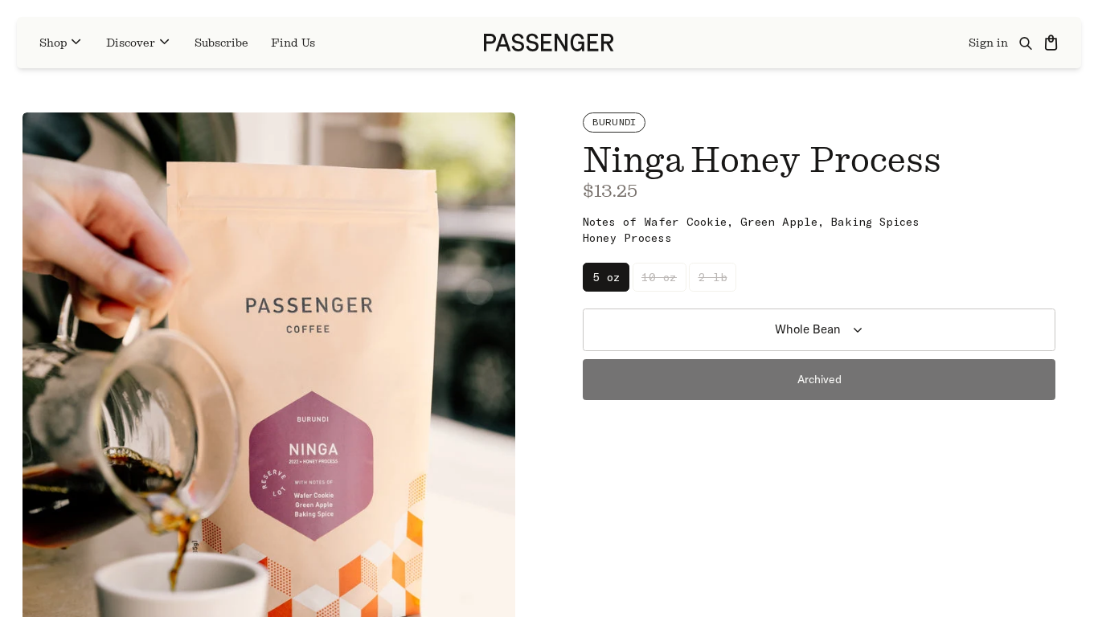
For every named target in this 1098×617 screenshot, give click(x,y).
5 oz (606, 277)
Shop (53, 43)
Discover (130, 43)
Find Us (293, 43)
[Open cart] (1052, 42)
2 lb (713, 277)
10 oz (659, 277)
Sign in (988, 43)
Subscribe (221, 43)
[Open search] (1026, 42)
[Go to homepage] (549, 42)
